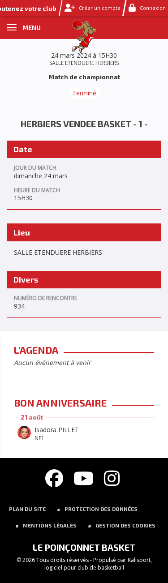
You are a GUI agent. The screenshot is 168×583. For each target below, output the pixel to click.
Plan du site (27, 509)
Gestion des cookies (125, 525)
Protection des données (101, 509)
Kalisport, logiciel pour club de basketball (98, 563)
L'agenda (36, 350)
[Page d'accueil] (84, 35)
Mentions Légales (50, 525)
